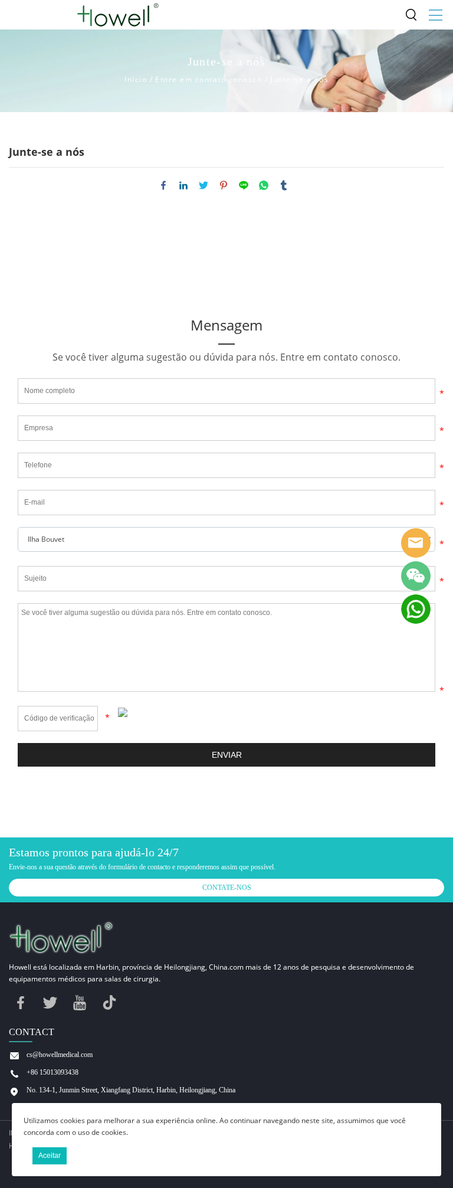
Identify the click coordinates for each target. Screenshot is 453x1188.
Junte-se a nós (299, 79)
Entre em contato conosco (208, 79)
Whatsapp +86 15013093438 (416, 609)
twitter (203, 185)
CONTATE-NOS (226, 887)
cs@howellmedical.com (60, 1054)
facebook (163, 185)
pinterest (223, 185)
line (244, 185)
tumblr (284, 185)
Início (135, 79)
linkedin (183, 185)
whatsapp (264, 185)
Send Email (416, 543)
